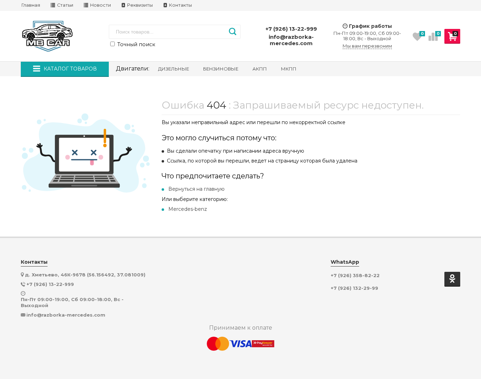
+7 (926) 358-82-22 (355, 275)
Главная (30, 5)
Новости (100, 5)
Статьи (64, 5)
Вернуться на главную (196, 189)
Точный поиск (135, 44)
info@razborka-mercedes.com (291, 40)
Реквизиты (139, 5)
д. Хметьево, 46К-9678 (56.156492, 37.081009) (85, 274)
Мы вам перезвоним (367, 46)
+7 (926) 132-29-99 (354, 288)
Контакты (180, 5)
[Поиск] (233, 32)
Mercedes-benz (187, 209)
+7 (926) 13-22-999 (291, 29)
